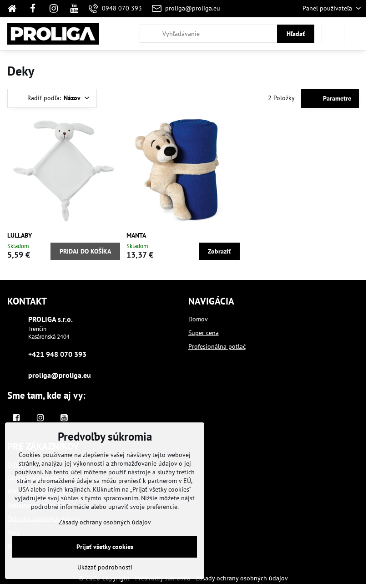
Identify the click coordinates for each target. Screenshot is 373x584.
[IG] (53, 8)
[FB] (32, 8)
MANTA (136, 235)
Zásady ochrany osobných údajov (242, 578)
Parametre (336, 98)
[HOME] (14, 8)
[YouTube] (74, 8)
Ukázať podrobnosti (104, 567)
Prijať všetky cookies (104, 547)
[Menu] (355, 34)
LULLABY (19, 235)
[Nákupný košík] (333, 34)
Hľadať (296, 34)
